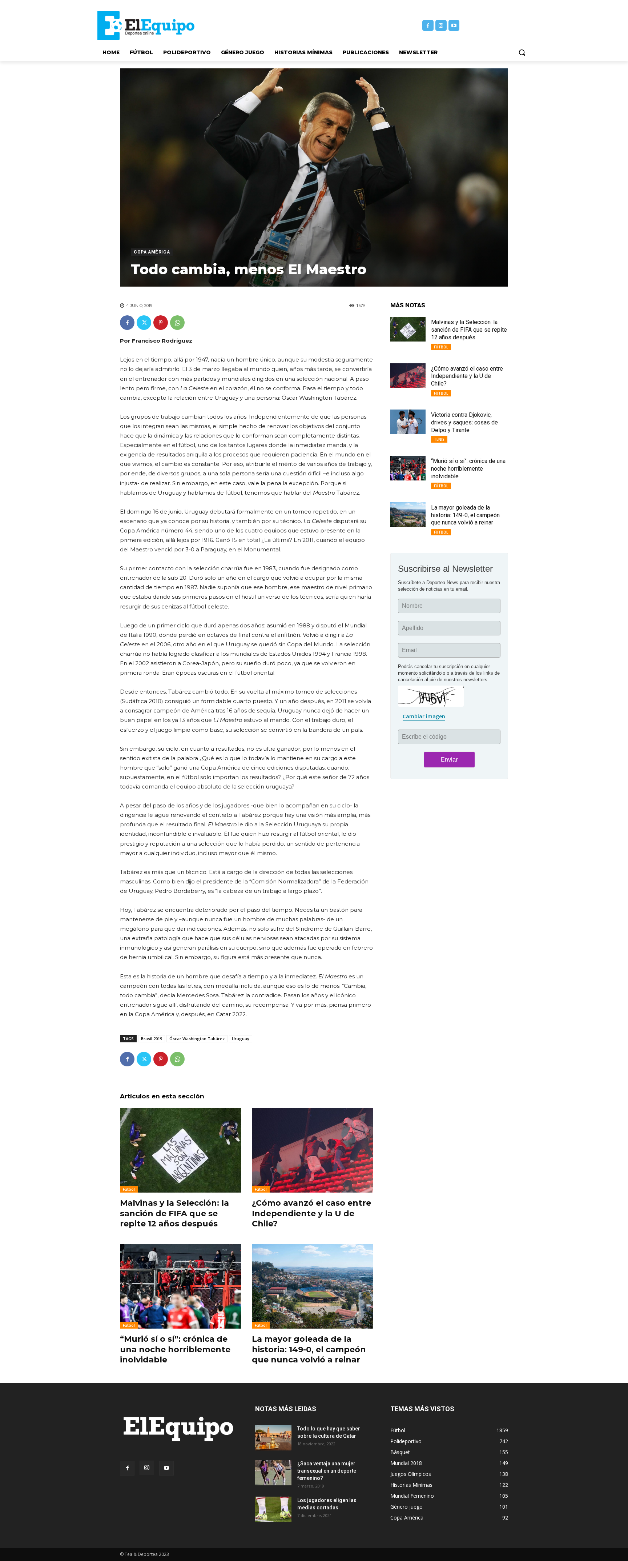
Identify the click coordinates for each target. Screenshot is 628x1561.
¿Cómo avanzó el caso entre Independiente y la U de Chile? (311, 1213)
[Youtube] (454, 25)
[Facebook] (428, 25)
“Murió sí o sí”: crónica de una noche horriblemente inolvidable (175, 1349)
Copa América (152, 252)
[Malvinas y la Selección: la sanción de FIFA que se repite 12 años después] (180, 1150)
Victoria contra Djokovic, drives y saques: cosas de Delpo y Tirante (464, 422)
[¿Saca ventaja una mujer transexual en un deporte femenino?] (273, 1472)
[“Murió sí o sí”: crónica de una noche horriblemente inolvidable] (180, 1286)
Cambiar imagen (424, 716)
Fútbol (129, 1189)
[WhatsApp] (177, 322)
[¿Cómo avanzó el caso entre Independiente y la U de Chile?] (312, 1150)
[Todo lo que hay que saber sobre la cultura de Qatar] (273, 1437)
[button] (522, 52)
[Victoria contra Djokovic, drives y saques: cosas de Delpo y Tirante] (408, 422)
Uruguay (240, 1038)
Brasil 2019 (151, 1038)
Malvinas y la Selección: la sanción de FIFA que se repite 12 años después (174, 1213)
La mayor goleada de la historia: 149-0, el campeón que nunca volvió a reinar (309, 1349)
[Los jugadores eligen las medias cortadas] (273, 1509)
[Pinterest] (160, 322)
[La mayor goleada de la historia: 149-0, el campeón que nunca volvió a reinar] (312, 1286)
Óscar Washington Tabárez (197, 1038)
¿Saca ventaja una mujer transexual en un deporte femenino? (326, 1471)
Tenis (439, 439)
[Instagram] (441, 25)
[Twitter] (144, 322)
